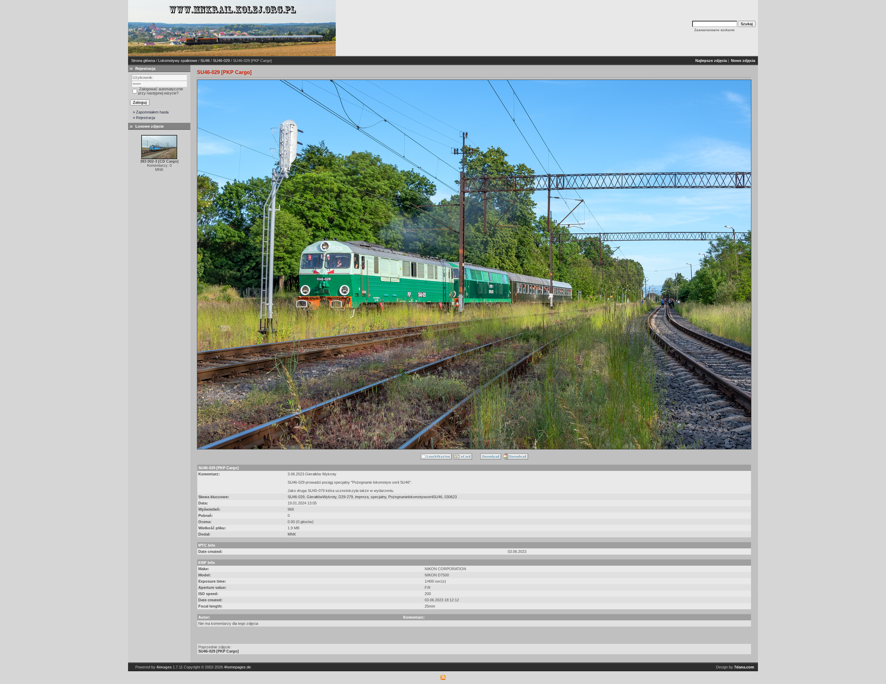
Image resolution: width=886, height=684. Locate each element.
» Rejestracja (144, 118)
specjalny (378, 497)
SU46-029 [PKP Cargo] (218, 651)
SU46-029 (221, 60)
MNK (292, 534)
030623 (450, 497)
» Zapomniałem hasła (151, 112)
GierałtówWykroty (321, 497)
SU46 (205, 60)
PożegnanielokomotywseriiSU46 (415, 497)
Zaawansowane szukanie (714, 30)
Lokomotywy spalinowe (177, 60)
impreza (362, 497)
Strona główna (143, 60)
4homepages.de (237, 667)
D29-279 (345, 497)
